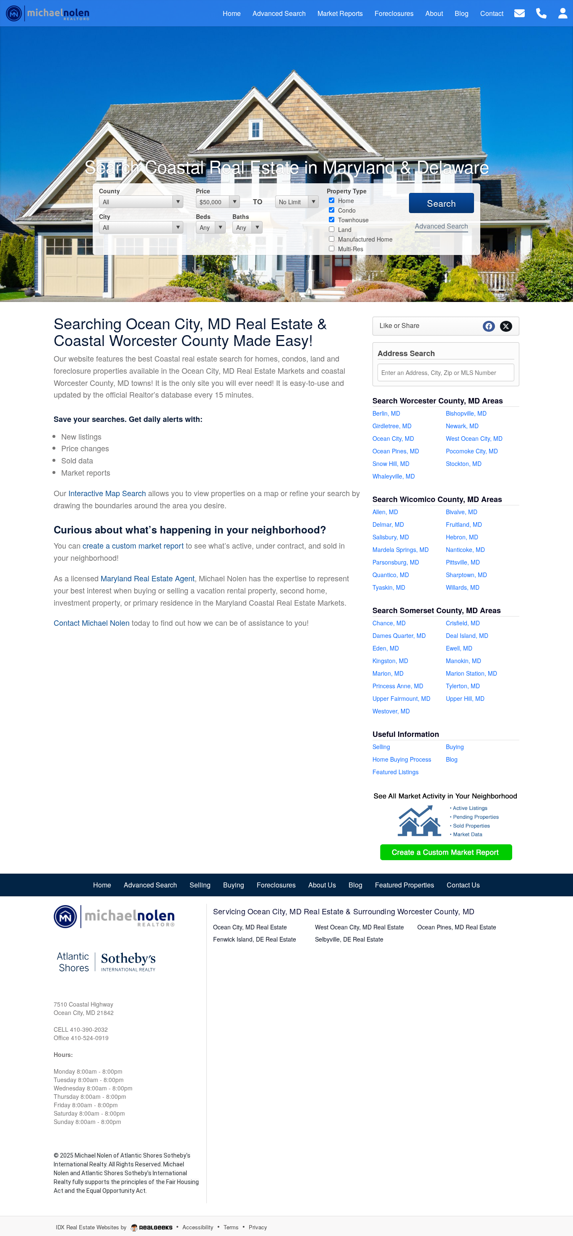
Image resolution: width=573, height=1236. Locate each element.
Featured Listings (395, 772)
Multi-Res (349, 249)
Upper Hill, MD (465, 698)
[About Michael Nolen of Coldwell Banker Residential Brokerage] (114, 915)
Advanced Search (441, 226)
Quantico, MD (390, 574)
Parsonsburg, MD (395, 562)
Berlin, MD (386, 413)
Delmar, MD (388, 524)
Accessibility (198, 1227)
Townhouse (352, 220)
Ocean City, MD (393, 438)
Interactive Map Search (107, 492)
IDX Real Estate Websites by (92, 1227)
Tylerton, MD (463, 686)
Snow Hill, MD (390, 463)
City (104, 216)
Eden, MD (385, 648)
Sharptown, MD (466, 574)
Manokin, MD (463, 660)
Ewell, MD (459, 648)
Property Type (347, 191)
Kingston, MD (390, 660)
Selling (381, 746)
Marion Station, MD (471, 673)
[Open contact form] (519, 12)
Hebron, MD (462, 537)
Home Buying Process (401, 759)
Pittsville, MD (463, 562)
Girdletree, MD (392, 426)
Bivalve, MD (461, 511)
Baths (240, 216)
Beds (203, 216)
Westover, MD (391, 711)
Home (345, 200)
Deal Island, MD (467, 635)
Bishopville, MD (466, 413)
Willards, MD (462, 587)
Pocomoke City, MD (472, 451)
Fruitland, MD (464, 524)
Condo (346, 210)
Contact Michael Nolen (92, 622)
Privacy (258, 1227)
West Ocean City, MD (474, 438)
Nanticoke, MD (465, 549)
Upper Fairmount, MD (401, 698)
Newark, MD (462, 426)
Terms (231, 1227)
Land (344, 229)
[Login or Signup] (563, 12)
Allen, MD (385, 511)
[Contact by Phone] (541, 12)
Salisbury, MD (390, 537)
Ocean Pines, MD (395, 451)
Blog (452, 759)
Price (203, 191)
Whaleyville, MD (393, 476)
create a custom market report (133, 545)
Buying (455, 746)
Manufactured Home (364, 239)
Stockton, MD (464, 463)
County (109, 191)
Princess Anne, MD (397, 686)
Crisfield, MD (463, 623)
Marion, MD (388, 673)
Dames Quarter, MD (399, 635)
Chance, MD (389, 623)
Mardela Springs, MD (400, 549)
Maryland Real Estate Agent (148, 577)
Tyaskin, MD (388, 587)
